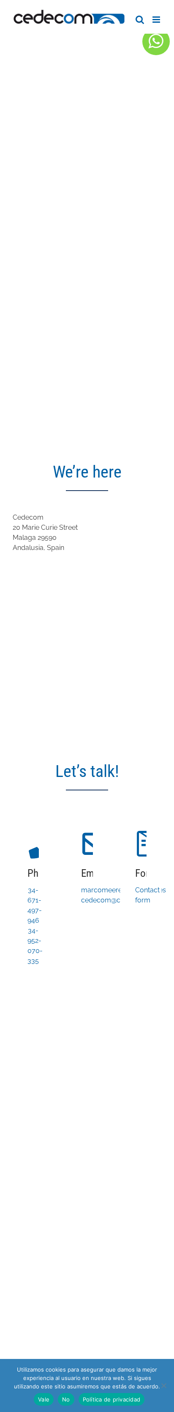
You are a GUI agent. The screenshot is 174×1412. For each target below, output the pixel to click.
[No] (163, 1385)
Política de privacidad (112, 1399)
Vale (43, 1399)
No (66, 1399)
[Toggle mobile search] (140, 19)
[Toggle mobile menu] (156, 19)
